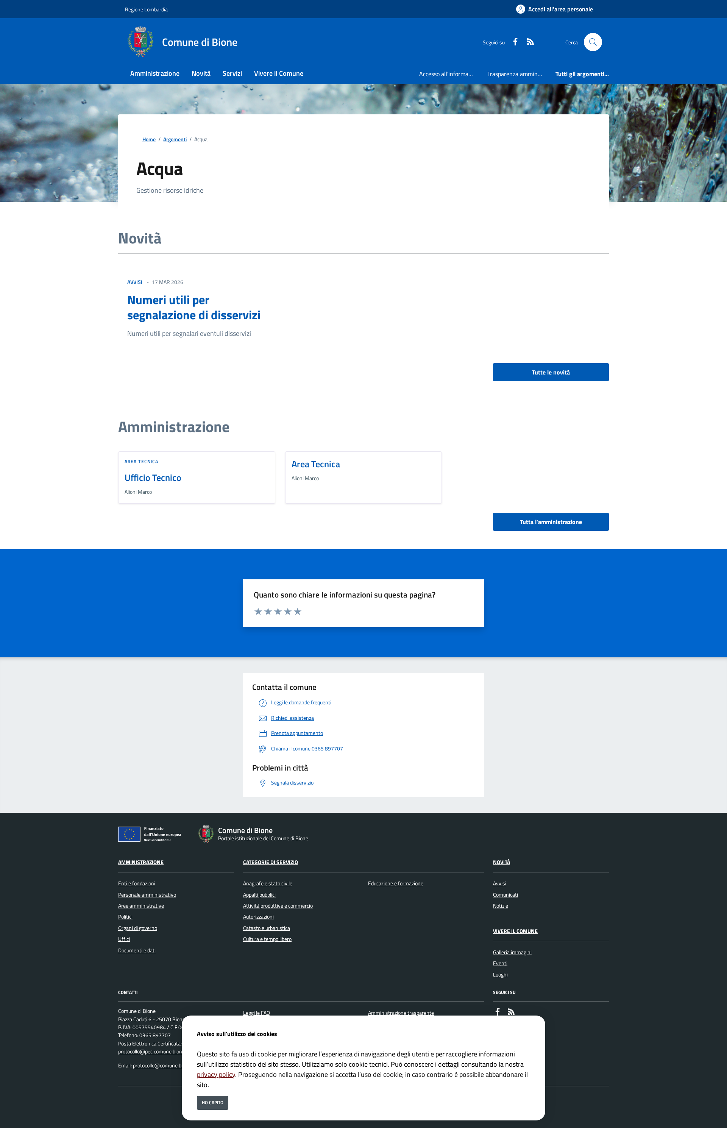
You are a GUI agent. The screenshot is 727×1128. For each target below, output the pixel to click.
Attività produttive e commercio (278, 906)
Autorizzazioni (258, 917)
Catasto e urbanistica (266, 928)
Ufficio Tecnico (153, 477)
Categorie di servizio (270, 862)
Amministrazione (141, 862)
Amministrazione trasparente (401, 1013)
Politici (125, 917)
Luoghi (500, 974)
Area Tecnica (141, 461)
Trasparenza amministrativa (518, 73)
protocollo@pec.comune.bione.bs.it (156, 1051)
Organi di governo (137, 928)
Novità (501, 862)
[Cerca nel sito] (593, 42)
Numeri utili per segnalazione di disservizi (194, 307)
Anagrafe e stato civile (267, 883)
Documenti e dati (137, 950)
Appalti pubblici (259, 895)
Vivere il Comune (515, 931)
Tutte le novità (551, 372)
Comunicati (505, 895)
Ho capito (212, 1102)
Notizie (500, 906)
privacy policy (216, 1074)
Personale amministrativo (147, 895)
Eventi (500, 963)
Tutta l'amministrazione (551, 521)
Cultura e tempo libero (267, 939)
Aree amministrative (141, 906)
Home (149, 140)
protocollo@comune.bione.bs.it (167, 1065)
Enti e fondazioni (136, 883)
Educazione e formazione (395, 883)
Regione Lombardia (146, 9)
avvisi (134, 282)
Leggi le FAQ (256, 1013)
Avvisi (499, 883)
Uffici (124, 939)
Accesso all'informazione (450, 73)
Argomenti (175, 140)
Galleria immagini (512, 952)
